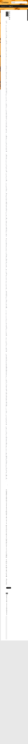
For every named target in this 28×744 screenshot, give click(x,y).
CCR (6, 533)
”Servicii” (6, 582)
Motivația (9, 15)
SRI (6, 575)
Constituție (6, 539)
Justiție (6, 555)
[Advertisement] (15, 35)
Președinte (6, 569)
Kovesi (6, 562)
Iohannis (6, 548)
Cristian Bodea (6, 517)
